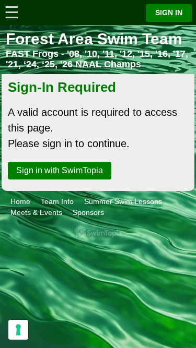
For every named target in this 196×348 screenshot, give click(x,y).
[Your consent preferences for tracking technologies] (18, 330)
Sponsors (88, 212)
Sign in (168, 13)
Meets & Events (36, 212)
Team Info (57, 201)
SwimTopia (98, 232)
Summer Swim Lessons (123, 201)
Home (20, 201)
